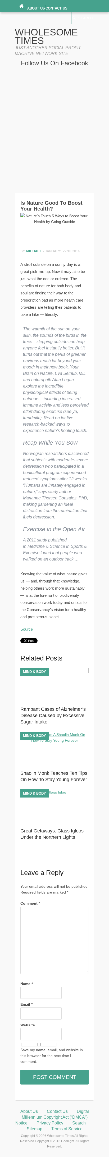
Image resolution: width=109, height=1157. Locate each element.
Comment (30, 903)
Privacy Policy (50, 1123)
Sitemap (34, 1129)
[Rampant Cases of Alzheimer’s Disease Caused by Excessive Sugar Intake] (54, 671)
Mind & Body (34, 672)
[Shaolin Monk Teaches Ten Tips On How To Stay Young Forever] (54, 740)
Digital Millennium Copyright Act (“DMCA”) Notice (52, 1117)
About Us (36, 8)
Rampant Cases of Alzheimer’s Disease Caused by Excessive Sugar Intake (53, 716)
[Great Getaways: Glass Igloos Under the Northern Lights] (54, 792)
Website (27, 1025)
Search (85, 18)
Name (26, 984)
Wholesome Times (46, 36)
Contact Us (56, 8)
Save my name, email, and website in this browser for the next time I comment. (51, 1056)
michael (34, 251)
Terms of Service (67, 1129)
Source (26, 629)
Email (26, 1004)
